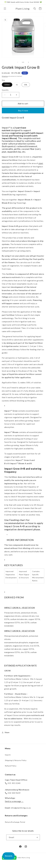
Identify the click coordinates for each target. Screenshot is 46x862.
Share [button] (7, 732)
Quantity (5, 90)
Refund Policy (10, 766)
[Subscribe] (37, 837)
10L (25, 85)
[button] (5, 8)
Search (8, 755)
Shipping (5, 76)
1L (18, 85)
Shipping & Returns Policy (15, 760)
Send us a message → (14, 801)
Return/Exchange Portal (15, 822)
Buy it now (23, 110)
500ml (7, 85)
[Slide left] (17, 62)
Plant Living (26, 857)
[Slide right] (28, 62)
